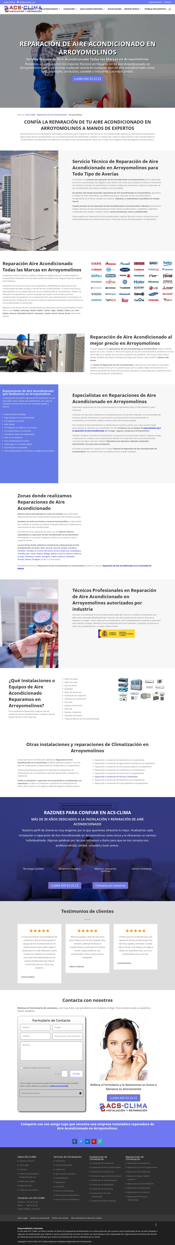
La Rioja (21, 556)
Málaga (47, 553)
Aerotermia (28, 9)
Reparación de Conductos (138, 1192)
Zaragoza (36, 559)
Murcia (62, 553)
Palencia (77, 553)
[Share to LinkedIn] (87, 1143)
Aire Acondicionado (48, 9)
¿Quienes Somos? (26, 1161)
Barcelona (48, 551)
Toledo (54, 556)
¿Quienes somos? (155, 2)
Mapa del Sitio (25, 1185)
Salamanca (29, 556)
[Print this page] (100, 1143)
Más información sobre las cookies (86, 1218)
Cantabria (72, 548)
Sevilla (38, 556)
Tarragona (46, 556)
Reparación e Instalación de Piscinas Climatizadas (116, 776)
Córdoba (30, 551)
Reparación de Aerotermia (138, 1163)
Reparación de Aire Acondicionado (52, 114)
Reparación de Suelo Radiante (140, 1183)
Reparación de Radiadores (138, 1188)
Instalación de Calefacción (102, 1171)
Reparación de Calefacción (138, 1171)
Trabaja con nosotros (155, 9)
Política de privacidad (39, 1218)
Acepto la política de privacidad (36, 1068)
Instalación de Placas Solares (103, 1201)
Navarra (69, 553)
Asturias (56, 548)
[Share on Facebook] (74, 1143)
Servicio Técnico (131, 9)
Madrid (40, 553)
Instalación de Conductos (102, 1189)
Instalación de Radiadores (102, 1184)
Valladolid (70, 556)
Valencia (61, 556)
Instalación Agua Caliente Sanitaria (106, 1176)
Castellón (21, 551)
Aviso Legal (24, 1165)
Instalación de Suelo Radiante (104, 1180)
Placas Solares (114, 9)
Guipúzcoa (64, 551)
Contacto (167, 2)
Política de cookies (27, 1181)
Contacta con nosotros (155, 241)
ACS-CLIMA (30, 114)
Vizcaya (21, 559)
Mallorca (54, 553)
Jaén (28, 553)
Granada (21, 553)
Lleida (33, 553)
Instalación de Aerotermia (102, 1163)
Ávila (42, 548)
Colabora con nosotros (29, 1190)
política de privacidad (59, 1086)
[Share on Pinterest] (93, 1143)
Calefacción (69, 9)
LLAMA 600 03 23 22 (87, 79)
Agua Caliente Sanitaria (91, 9)
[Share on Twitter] (81, 1143)
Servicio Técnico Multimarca (67, 1199)
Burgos (64, 548)
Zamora (28, 559)
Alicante (48, 548)
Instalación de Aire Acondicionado (106, 1167)
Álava (37, 548)
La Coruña (39, 551)
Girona (56, 551)
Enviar (76, 1073)
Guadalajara (75, 551)
